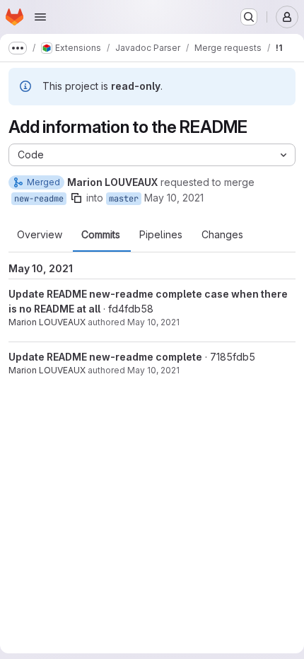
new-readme (39, 198)
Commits (100, 234)
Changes (222, 234)
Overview (39, 234)
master (124, 198)
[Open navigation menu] (40, 17)
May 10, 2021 (174, 198)
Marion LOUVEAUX (47, 322)
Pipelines (160, 234)
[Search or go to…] (248, 16)
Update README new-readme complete (105, 357)
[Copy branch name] (76, 197)
